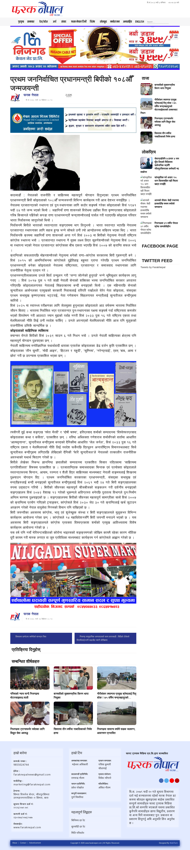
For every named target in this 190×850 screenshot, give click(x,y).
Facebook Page (160, 246)
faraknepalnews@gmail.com (32, 774)
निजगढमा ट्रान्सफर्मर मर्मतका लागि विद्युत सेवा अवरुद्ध (165, 122)
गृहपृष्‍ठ (21, 22)
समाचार (30, 22)
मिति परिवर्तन (77, 832)
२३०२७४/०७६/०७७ (23, 817)
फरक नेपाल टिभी (79, 22)
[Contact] (177, 780)
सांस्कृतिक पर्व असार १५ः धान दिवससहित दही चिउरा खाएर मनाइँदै (166, 180)
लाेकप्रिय (149, 152)
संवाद (63, 22)
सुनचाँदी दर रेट (78, 826)
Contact (23, 843)
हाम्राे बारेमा (20, 753)
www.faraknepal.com (27, 827)
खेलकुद (103, 22)
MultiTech (174, 843)
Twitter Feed (157, 260)
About (14, 843)
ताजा (145, 78)
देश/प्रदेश (43, 22)
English (139, 22)
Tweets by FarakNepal (152, 267)
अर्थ (54, 22)
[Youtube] (172, 780)
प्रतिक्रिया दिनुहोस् (26, 649)
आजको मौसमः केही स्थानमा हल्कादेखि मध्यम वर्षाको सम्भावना (167, 203)
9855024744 (21, 764)
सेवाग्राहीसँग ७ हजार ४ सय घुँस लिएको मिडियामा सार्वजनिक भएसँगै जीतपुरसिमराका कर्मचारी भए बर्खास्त (159, 165)
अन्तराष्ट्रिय (127, 22)
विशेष (92, 22)
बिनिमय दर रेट (78, 820)
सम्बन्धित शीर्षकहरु (26, 661)
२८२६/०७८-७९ (20, 807)
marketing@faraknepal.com (31, 784)
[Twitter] (166, 780)
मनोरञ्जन (115, 22)
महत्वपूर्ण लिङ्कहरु (81, 812)
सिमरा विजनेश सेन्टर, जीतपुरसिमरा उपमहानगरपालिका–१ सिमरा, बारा (31, 796)
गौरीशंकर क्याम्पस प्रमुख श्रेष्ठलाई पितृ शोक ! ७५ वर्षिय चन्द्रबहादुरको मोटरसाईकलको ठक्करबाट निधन (116, 697)
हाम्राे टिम (76, 753)
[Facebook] (161, 780)
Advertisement (35, 843)
